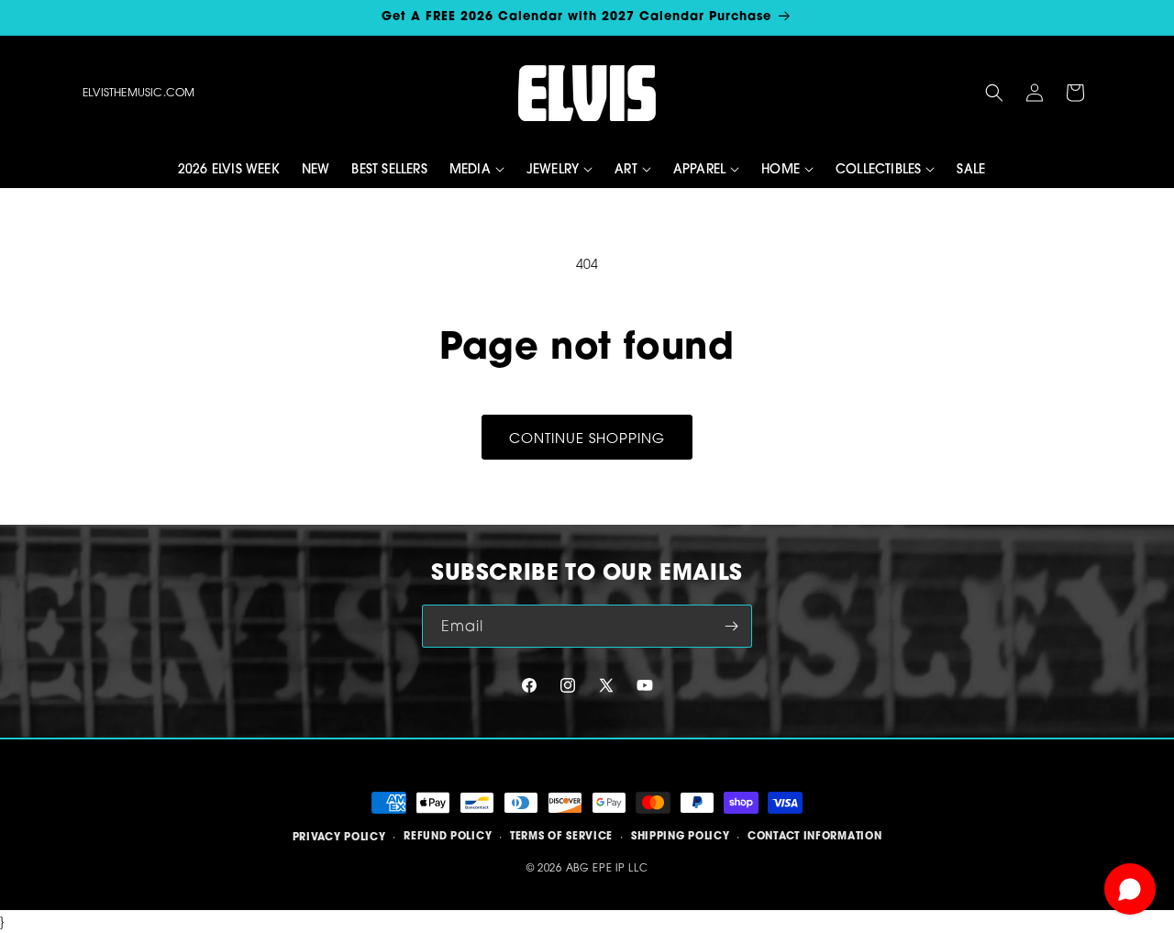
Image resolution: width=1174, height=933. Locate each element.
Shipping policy (680, 836)
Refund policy (448, 836)
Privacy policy (339, 836)
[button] (994, 92)
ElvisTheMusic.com (138, 92)
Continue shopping (587, 437)
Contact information (814, 836)
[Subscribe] (731, 626)
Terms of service (561, 836)
